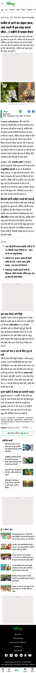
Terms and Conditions (18, 642)
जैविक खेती (17, 17)
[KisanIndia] (16, 670)
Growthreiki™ (27, 662)
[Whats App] (20, 111)
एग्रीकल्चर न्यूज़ (5, 17)
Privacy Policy (18, 638)
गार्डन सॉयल (13, 324)
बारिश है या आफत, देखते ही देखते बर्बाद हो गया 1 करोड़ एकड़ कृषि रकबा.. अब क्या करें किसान (18, 262)
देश (6, 10)
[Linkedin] (33, 111)
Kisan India (6, 114)
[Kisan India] (10, 3)
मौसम (23, 10)
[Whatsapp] (25, 656)
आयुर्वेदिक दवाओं (8, 169)
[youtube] (29, 656)
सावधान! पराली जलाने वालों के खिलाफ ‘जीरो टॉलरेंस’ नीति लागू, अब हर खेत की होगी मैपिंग (19, 273)
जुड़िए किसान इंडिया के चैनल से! (18, 433)
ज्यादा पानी (28, 372)
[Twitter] (24, 111)
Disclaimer (18, 650)
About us (18, 634)
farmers (25, 428)
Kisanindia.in (17, 664)
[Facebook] (28, 111)
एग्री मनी (12, 10)
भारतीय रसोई (17, 162)
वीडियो (9, 671)
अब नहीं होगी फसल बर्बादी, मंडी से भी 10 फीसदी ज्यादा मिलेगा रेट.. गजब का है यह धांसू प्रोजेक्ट (20, 250)
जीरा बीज (4, 217)
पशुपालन (30, 10)
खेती (18, 10)
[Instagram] (11, 656)
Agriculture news (13, 428)
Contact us (18, 646)
